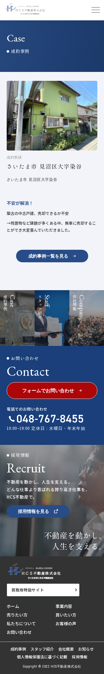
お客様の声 (65, 623)
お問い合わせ (19, 632)
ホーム (13, 606)
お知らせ (86, 649)
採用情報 (79, 657)
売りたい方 (17, 615)
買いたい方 (65, 615)
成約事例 (18, 649)
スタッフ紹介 (42, 649)
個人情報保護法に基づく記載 (42, 657)
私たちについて (21, 623)
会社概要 (66, 649)
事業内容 (63, 606)
